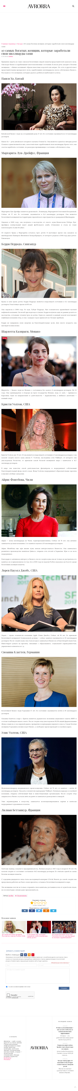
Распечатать (22, 896)
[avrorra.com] (39, 6)
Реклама (7, 1059)
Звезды (19, 44)
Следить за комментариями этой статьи (19, 986)
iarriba (11, 56)
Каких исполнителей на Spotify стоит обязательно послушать (65, 1047)
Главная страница (8, 44)
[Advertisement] (39, 26)
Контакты (7, 1058)
